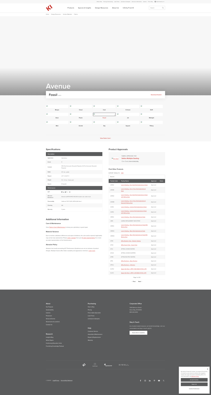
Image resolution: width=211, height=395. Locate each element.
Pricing (90, 310)
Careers (145, 1)
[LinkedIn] (149, 380)
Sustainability (50, 310)
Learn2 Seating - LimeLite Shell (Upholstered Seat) (133, 207)
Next (139, 281)
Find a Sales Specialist (94, 313)
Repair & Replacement (94, 337)
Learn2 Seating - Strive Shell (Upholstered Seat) (133, 217)
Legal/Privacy (56, 380)
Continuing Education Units (54, 343)
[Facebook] (140, 380)
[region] (194, 380)
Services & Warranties (137, 1)
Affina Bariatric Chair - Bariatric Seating (131, 241)
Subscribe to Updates (138, 333)
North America (159, 1)
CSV (122, 173)
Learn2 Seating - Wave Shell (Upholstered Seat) (133, 231)
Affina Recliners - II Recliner (128, 265)
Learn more (92, 251)
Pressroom (49, 316)
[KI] (84, 364)
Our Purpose (49, 307)
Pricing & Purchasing (108, 1)
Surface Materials (67, 14)
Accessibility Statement (66, 380)
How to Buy (91, 307)
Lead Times (117, 1)
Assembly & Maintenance (95, 334)
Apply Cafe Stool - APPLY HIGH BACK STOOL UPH (134, 269)
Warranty (90, 340)
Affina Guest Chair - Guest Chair (129, 245)
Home (47, 14)
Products (71, 8)
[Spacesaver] (108, 365)
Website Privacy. (195, 376)
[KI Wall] (124, 365)
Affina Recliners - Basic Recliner (129, 261)
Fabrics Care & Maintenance (57, 227)
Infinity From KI (128, 8)
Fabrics (76, 14)
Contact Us (49, 325)
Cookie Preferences (194, 388)
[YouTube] (159, 380)
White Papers (49, 340)
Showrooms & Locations (53, 322)
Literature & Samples (125, 1)
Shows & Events (50, 319)
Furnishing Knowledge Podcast (55, 346)
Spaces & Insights (84, 8)
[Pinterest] (154, 380)
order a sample (71, 238)
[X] (163, 380)
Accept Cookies (194, 380)
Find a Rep (150, 1)
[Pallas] (95, 365)
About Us (115, 8)
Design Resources (101, 8)
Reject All (194, 384)
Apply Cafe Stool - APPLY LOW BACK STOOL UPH (133, 273)
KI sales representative (88, 238)
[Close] (207, 369)
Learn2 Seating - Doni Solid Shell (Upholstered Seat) (134, 185)
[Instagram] (145, 380)
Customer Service (93, 331)
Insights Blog (49, 337)
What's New (99, 1)
